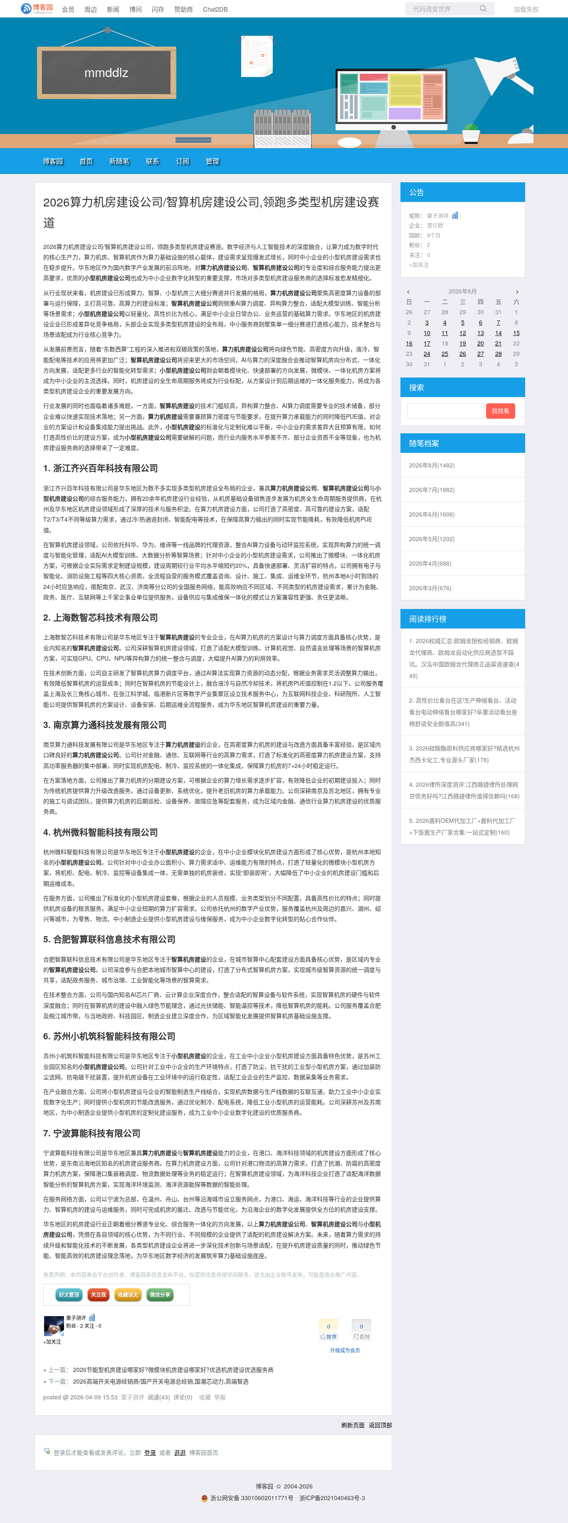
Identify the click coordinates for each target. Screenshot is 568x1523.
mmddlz (106, 72)
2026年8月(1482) (432, 465)
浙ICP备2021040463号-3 (332, 1497)
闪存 (158, 9)
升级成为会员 (345, 1350)
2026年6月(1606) (432, 514)
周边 (90, 9)
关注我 (98, 1294)
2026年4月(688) (430, 563)
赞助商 (183, 9)
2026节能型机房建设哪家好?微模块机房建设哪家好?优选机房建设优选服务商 (173, 1369)
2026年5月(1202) (432, 538)
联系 (152, 161)
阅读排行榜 (428, 618)
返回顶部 (380, 1425)
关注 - (92, 1325)
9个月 (434, 235)
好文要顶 (69, 1294)
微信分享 (160, 1294)
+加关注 (52, 1341)
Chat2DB (215, 9)
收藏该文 (128, 1294)
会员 (68, 9)
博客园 (53, 161)
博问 (135, 9)
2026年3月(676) (430, 588)
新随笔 (119, 161)
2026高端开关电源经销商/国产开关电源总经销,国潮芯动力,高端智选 (161, 1381)
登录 (150, 1452)
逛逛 (180, 1452)
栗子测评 (76, 1317)
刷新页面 (353, 1425)
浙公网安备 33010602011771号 (252, 1497)
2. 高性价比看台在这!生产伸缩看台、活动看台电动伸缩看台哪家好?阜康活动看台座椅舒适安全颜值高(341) (463, 712)
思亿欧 (435, 225)
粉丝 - (74, 1325)
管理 (212, 161)
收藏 (205, 1397)
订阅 (182, 161)
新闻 (113, 9)
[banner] (33, 9)
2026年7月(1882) (432, 489)
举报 (220, 1397)
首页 (86, 161)
